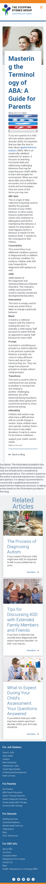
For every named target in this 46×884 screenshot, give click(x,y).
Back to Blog (18, 454)
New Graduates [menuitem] (9, 762)
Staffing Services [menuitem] (10, 819)
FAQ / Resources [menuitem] (10, 835)
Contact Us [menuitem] (8, 862)
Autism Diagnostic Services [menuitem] (15, 799)
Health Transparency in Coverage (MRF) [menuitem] (20, 869)
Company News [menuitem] (10, 855)
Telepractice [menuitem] (8, 829)
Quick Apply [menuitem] (8, 756)
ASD (20, 445)
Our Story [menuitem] (7, 852)
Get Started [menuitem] (8, 789)
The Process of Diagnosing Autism (21, 546)
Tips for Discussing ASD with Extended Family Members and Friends (23, 620)
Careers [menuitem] (6, 759)
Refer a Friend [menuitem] (9, 776)
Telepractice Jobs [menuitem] (11, 766)
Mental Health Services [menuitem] (13, 825)
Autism (15, 445)
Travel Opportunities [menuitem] (11, 769)
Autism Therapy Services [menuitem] (14, 796)
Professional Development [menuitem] (14, 772)
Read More (31, 572)
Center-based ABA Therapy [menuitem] (15, 802)
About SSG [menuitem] (7, 849)
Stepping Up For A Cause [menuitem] (14, 859)
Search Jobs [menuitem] (8, 752)
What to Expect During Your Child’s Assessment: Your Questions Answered (22, 700)
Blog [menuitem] (5, 832)
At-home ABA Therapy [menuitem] (12, 806)
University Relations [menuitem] (11, 822)
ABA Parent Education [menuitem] (12, 792)
